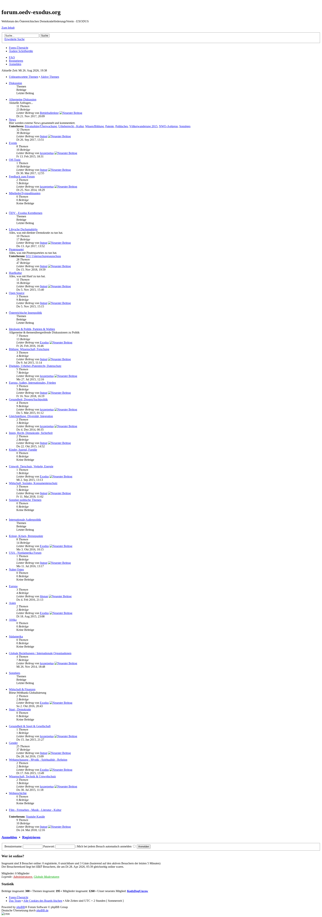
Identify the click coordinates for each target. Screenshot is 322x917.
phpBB (20, 907)
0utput (43, 136)
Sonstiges (184, 126)
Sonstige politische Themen (25, 499)
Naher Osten (16, 569)
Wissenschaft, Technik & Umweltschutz (32, 776)
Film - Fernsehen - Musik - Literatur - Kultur (35, 809)
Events (13, 143)
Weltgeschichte (18, 793)
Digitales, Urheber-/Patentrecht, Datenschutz (35, 366)
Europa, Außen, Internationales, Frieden (32, 382)
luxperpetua (47, 153)
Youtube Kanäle (35, 816)
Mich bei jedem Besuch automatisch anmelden (104, 846)
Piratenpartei (16, 249)
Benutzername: (13, 846)
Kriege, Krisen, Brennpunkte (26, 536)
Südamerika (16, 636)
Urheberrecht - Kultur (71, 126)
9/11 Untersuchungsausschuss (43, 256)
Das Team (15, 900)
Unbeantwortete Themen (23, 76)
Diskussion (15, 83)
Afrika (13, 619)
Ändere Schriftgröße (21, 51)
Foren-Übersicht (18, 47)
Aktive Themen (50, 76)
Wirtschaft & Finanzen (22, 689)
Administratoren (22, 876)
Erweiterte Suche (14, 39)
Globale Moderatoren (46, 876)
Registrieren (16, 60)
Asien (12, 603)
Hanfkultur (15, 272)
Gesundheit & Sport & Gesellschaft (29, 726)
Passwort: (49, 846)
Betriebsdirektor (49, 112)
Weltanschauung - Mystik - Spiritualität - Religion (38, 759)
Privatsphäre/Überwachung (41, 126)
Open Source (16, 293)
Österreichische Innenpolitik (25, 312)
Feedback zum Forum (22, 176)
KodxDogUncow (137, 891)
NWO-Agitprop (168, 126)
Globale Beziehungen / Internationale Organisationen (40, 653)
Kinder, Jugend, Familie (23, 449)
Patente (109, 126)
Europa (13, 586)
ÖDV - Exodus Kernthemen (25, 213)
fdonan (44, 596)
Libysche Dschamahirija (23, 229)
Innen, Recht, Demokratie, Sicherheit (31, 432)
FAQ (12, 57)
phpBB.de (42, 910)
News (12, 119)
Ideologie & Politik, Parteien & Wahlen (32, 329)
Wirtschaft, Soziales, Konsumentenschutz (33, 483)
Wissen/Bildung (94, 126)
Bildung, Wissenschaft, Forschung (29, 349)
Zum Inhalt (8, 27)
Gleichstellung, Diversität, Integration (31, 416)
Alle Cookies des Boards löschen (42, 900)
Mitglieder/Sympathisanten (24, 193)
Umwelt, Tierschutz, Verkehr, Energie (31, 466)
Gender (13, 743)
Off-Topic (15, 159)
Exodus (44, 342)
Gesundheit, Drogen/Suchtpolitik (28, 399)
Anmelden (15, 64)
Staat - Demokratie (20, 709)
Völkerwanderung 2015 (143, 126)
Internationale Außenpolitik (25, 519)
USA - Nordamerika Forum (25, 552)
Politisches (121, 126)
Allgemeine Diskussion (22, 99)
